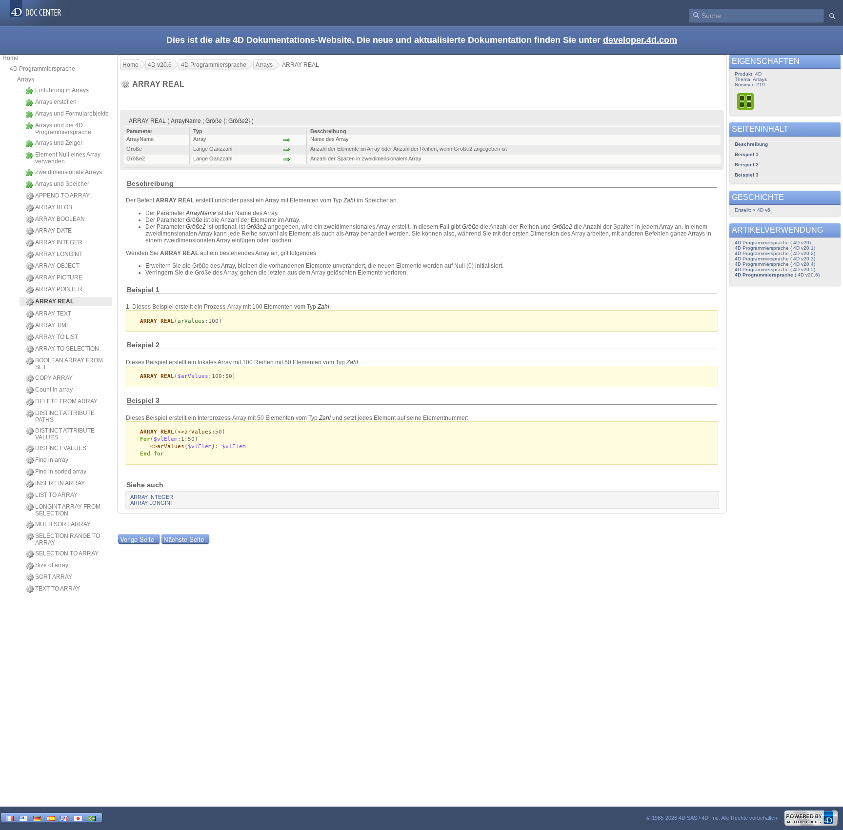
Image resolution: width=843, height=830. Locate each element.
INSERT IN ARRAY (60, 483)
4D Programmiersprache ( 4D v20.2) (775, 253)
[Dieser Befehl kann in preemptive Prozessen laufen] (746, 101)
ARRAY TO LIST (56, 337)
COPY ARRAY (54, 378)
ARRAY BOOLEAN (60, 219)
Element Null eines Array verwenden (67, 158)
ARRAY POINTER (58, 289)
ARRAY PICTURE (58, 277)
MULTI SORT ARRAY (63, 524)
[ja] (78, 817)
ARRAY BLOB (53, 207)
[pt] (91, 817)
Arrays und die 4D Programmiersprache (63, 129)
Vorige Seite (137, 539)
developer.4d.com (640, 40)
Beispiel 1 (747, 154)
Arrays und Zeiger (58, 142)
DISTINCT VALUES (60, 448)
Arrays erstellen (56, 102)
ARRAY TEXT (53, 313)
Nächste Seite (183, 539)
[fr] (9, 817)
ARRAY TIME (52, 325)
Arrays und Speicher (62, 183)
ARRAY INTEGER (58, 242)
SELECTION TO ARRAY (67, 553)
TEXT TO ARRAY (57, 588)
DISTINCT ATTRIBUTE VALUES (65, 434)
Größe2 (196, 226)
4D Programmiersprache (42, 68)
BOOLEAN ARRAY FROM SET (69, 364)
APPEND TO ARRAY (62, 195)
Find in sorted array (60, 471)
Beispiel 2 (747, 164)
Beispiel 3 (747, 175)
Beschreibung (751, 144)
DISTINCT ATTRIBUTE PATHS (65, 416)
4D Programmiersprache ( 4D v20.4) (775, 264)
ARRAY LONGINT (58, 254)
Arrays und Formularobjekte (72, 113)
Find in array (51, 459)
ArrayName (201, 213)
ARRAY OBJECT (57, 265)
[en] (23, 817)
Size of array (51, 565)
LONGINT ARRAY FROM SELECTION (67, 510)
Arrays (25, 79)
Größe (194, 220)
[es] (50, 817)
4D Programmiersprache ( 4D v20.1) (775, 248)
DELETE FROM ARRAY (66, 401)
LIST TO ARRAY (56, 495)
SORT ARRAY (53, 576)
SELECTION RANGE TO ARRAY (67, 539)
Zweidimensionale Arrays (68, 172)
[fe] (64, 817)
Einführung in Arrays (62, 90)
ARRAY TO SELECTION (67, 348)
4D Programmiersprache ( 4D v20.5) (775, 269)
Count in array (54, 389)
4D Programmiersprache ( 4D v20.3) (775, 258)
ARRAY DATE (53, 230)
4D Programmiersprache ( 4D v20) (773, 242)
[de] (37, 817)
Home (10, 58)
